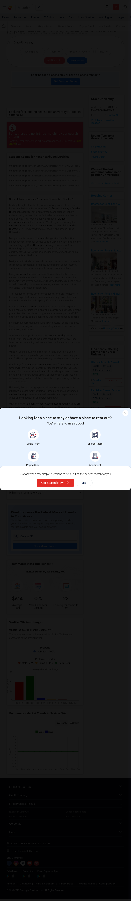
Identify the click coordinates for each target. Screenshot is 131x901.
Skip (84, 482)
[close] (125, 413)
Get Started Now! (52, 483)
